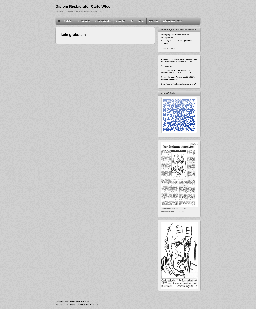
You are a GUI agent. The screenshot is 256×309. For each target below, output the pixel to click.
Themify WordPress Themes (88, 304)
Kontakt (140, 21)
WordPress (70, 304)
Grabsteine (68, 21)
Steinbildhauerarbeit (103, 21)
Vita (131, 21)
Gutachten (120, 21)
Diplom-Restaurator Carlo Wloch (71, 302)
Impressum (153, 21)
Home (59, 21)
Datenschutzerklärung (172, 21)
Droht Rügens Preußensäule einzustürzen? (178, 84)
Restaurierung (84, 21)
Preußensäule (166, 66)
